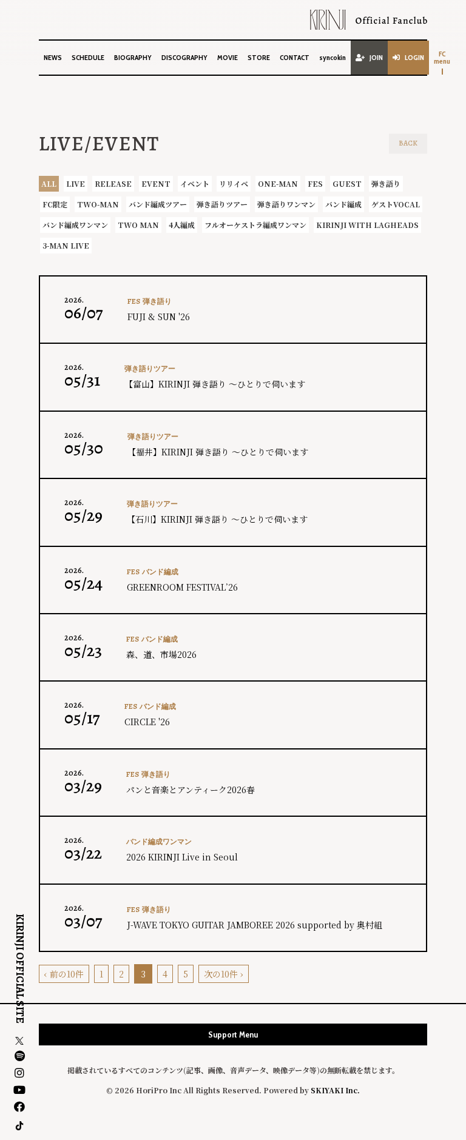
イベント (194, 183)
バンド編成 (343, 204)
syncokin (332, 57)
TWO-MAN (98, 204)
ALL (48, 183)
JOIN (376, 57)
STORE (259, 57)
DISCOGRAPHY (184, 57)
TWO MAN (138, 225)
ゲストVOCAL (395, 204)
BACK (408, 143)
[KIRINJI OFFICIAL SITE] (368, 20)
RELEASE (113, 183)
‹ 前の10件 (64, 974)
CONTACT (294, 57)
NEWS (53, 57)
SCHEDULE (88, 57)
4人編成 (182, 225)
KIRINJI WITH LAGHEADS (367, 225)
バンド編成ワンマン (75, 225)
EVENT (156, 183)
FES (315, 183)
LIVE (75, 183)
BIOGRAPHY (133, 57)
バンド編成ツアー (158, 204)
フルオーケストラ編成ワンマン (255, 225)
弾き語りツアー (222, 204)
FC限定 (54, 204)
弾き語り (385, 183)
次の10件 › (223, 974)
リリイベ (233, 183)
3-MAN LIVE (65, 245)
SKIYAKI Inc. (335, 1090)
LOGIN (414, 57)
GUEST (347, 183)
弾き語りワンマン (286, 204)
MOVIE (227, 57)
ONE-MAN (278, 183)
